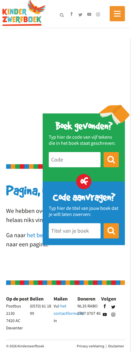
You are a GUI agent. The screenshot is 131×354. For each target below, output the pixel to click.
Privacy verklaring (90, 346)
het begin (39, 235)
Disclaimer (116, 346)
